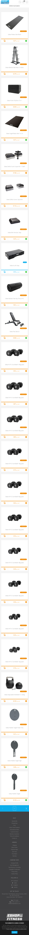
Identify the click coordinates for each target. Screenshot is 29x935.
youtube (15, 887)
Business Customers (14, 834)
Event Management (14, 865)
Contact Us (14, 838)
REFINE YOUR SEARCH (14, 6)
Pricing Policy (14, 823)
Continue (14, 932)
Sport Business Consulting (14, 867)
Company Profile (14, 863)
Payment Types (14, 849)
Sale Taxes (14, 851)
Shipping (14, 845)
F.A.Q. (14, 825)
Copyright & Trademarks (14, 869)
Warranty (15, 856)
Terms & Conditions (14, 836)
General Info (14, 821)
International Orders (14, 829)
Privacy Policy (14, 871)
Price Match (14, 853)
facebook (15, 880)
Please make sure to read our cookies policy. (16, 929)
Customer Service (15, 831)
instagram (15, 885)
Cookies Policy (14, 873)
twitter (15, 883)
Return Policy (14, 847)
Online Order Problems (14, 827)
